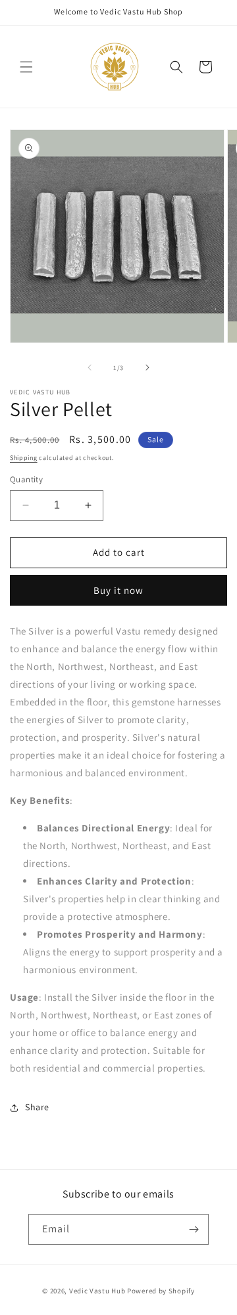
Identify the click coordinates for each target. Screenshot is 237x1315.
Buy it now (118, 590)
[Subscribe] (193, 1229)
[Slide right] (147, 367)
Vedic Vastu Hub (97, 1290)
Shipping (24, 457)
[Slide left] (89, 367)
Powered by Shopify (161, 1290)
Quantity (26, 479)
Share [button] (37, 1107)
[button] (26, 66)
